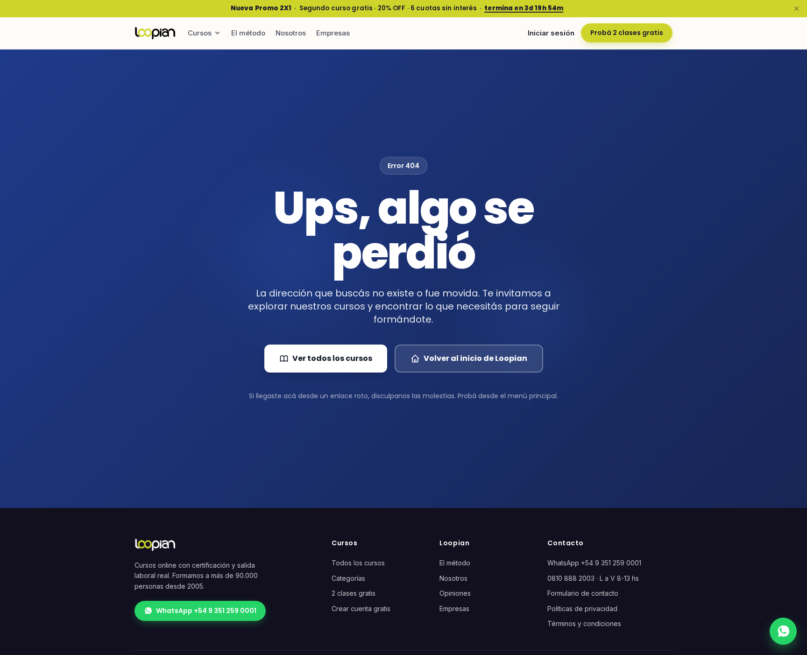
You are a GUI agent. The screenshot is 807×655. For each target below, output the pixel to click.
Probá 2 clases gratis (626, 32)
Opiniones (455, 593)
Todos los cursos (358, 563)
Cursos (200, 32)
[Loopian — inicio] (155, 33)
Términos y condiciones (584, 623)
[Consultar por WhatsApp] (783, 631)
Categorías (348, 578)
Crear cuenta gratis (361, 609)
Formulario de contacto (582, 593)
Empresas (333, 32)
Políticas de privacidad (582, 609)
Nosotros (291, 32)
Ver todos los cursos (332, 358)
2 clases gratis (353, 593)
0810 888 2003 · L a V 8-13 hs (593, 578)
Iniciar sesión (551, 32)
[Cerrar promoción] (796, 8)
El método (248, 32)
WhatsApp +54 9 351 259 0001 (206, 610)
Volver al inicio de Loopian (475, 358)
